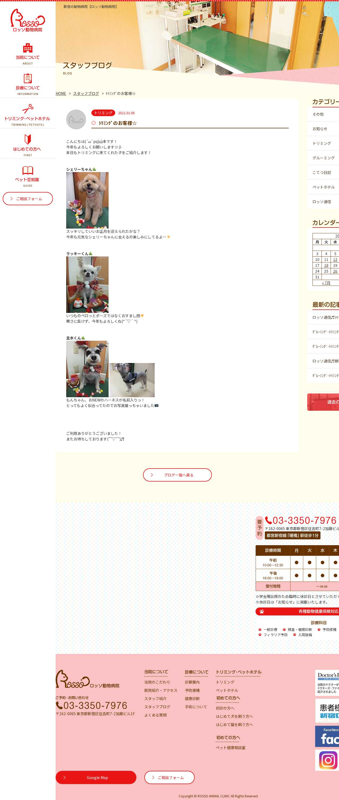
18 (326, 265)
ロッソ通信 (322, 201)
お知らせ (320, 128)
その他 (318, 114)
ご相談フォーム (29, 198)
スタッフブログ (86, 93)
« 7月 (326, 282)
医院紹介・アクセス (160, 690)
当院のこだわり (157, 682)
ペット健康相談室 (231, 747)
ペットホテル (324, 187)
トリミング (322, 143)
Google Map (97, 777)
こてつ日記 (322, 172)
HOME (61, 93)
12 (335, 259)
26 (335, 271)
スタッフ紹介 (155, 698)
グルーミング (324, 157)
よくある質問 (155, 715)
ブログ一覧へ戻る (179, 475)
